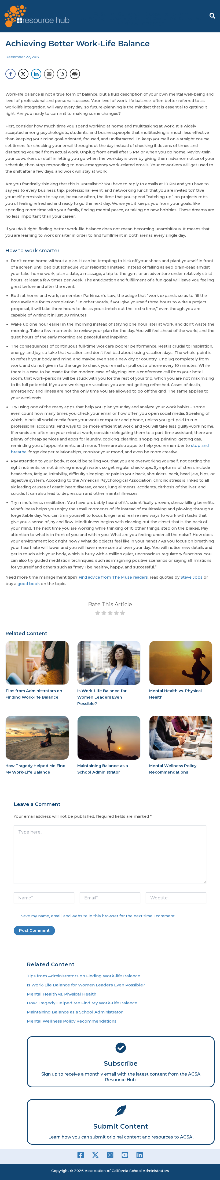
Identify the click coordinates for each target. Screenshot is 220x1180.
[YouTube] (125, 1155)
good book (29, 583)
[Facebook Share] (10, 74)
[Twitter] (95, 1155)
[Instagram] (110, 1155)
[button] (213, 16)
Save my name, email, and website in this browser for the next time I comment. (98, 916)
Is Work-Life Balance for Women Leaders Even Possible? (102, 697)
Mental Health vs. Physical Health (61, 994)
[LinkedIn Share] (36, 74)
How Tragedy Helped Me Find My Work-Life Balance (82, 1002)
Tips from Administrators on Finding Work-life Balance (83, 975)
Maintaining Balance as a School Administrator (75, 1012)
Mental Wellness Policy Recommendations (71, 1021)
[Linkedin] (139, 1155)
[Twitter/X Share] (23, 74)
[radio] (97, 613)
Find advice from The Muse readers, (114, 577)
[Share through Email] (49, 74)
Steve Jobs (192, 577)
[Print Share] (75, 74)
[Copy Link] (62, 74)
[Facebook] (80, 1155)
